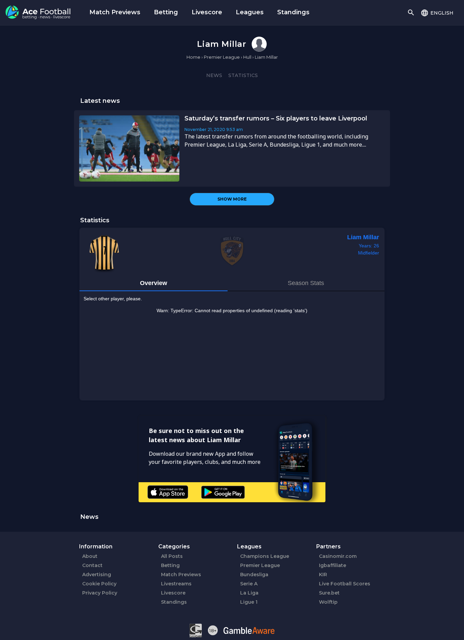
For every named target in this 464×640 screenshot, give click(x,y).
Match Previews (114, 12)
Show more (232, 199)
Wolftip (328, 602)
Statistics (243, 75)
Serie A (248, 584)
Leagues (250, 12)
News (214, 75)
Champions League (264, 556)
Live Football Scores (344, 584)
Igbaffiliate (332, 565)
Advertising (96, 574)
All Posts (172, 556)
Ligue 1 (248, 602)
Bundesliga (254, 574)
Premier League (260, 565)
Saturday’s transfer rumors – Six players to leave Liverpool (275, 118)
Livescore (207, 12)
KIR (323, 574)
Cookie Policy (99, 584)
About (89, 556)
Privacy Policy (99, 593)
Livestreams (176, 584)
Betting (166, 12)
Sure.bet (329, 593)
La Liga (249, 593)
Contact (92, 565)
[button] (437, 12)
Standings (293, 12)
